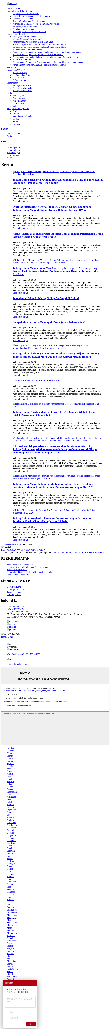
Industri (21, 103)
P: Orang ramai (19, 80)
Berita (9, 93)
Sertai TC (17, 121)
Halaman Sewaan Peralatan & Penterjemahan (27, 567)
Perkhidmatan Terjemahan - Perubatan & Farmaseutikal (38, 54)
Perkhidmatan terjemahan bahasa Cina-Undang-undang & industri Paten (45, 57)
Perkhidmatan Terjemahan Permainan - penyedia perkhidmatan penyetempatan (48, 62)
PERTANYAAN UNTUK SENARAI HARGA (23, 550)
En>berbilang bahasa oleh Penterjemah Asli (32, 16)
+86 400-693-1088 (15, 654)
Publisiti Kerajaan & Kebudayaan (28, 49)
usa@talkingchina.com (17, 664)
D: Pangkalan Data (21, 75)
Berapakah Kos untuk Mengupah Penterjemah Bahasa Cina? (49, 322)
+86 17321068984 (32, 654)
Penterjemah (12, 83)
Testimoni (11, 67)
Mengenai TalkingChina (18, 108)
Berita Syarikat (19, 95)
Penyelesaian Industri (16, 34)
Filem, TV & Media (22, 59)
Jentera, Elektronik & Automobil (27, 39)
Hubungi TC (18, 124)
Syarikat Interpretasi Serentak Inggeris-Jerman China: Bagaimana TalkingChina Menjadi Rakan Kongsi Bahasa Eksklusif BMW (52, 208)
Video (15, 106)
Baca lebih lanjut (20, 201)
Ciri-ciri (16, 113)
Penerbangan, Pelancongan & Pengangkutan (33, 42)
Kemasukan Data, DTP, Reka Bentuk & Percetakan (36, 24)
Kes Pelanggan (19, 101)
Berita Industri (19, 98)
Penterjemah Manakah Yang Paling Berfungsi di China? (46, 298)
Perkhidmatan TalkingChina (19, 11)
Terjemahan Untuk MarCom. (26, 13)
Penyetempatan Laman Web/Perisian (29, 31)
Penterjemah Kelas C (22, 90)
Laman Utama (13, 8)
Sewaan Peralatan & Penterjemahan (29, 21)
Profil (15, 111)
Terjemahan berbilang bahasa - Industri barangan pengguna (39, 47)
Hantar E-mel (7, 637)
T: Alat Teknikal (20, 77)
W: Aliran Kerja (20, 72)
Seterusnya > (14, 544)
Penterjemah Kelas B (22, 88)
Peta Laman (59, 552)
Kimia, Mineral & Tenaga (24, 36)
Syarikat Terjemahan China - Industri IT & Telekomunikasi (39, 44)
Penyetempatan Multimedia (25, 26)
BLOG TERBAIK (74, 552)
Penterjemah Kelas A (22, 85)
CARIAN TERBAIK (95, 552)
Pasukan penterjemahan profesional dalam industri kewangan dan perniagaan (47, 52)
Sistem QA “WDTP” (16, 70)
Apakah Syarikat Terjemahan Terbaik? (36, 380)
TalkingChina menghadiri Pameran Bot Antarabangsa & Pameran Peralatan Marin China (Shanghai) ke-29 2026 (52, 520)
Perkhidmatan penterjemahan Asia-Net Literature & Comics (39, 65)
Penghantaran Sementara (24, 29)
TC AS (16, 119)
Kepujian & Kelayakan (23, 116)
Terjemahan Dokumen (23, 18)
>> (21, 544)
